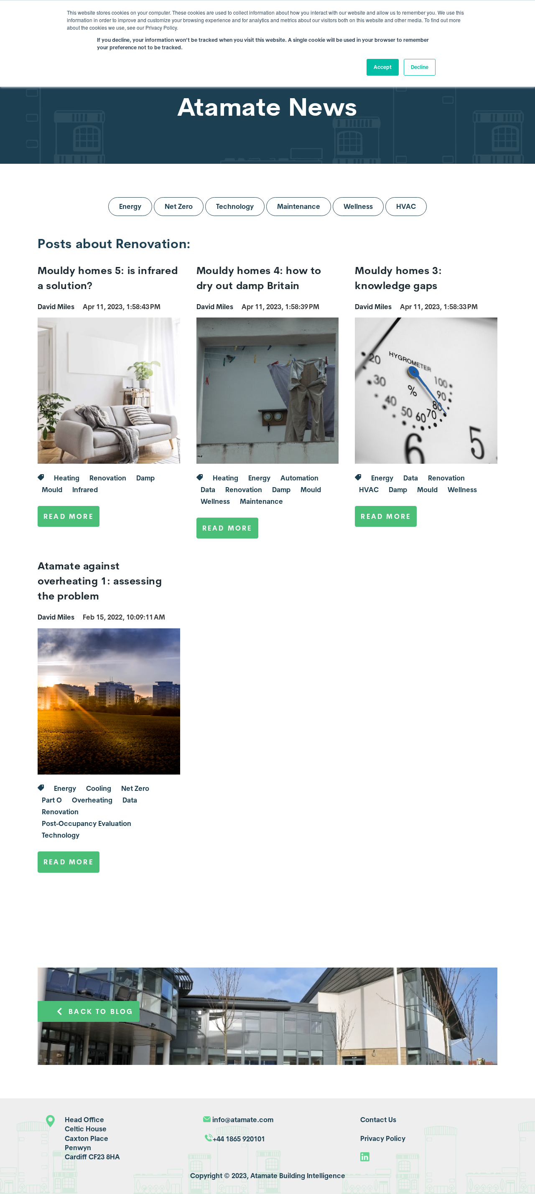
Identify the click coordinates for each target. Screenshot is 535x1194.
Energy (130, 206)
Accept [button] (383, 67)
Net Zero (179, 206)
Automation (299, 478)
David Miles (56, 306)
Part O (52, 800)
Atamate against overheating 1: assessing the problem (100, 580)
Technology (235, 206)
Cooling (98, 788)
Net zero (135, 788)
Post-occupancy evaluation (86, 823)
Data (208, 489)
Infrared (85, 489)
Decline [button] (419, 67)
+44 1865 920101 (239, 1139)
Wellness (358, 206)
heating (66, 478)
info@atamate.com (242, 1119)
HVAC (406, 206)
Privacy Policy (382, 1138)
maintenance (261, 501)
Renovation (107, 478)
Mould (52, 489)
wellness (215, 501)
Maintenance (298, 206)
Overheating (92, 800)
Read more (68, 516)
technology (60, 835)
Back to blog (101, 1011)
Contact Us (378, 1119)
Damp (145, 478)
